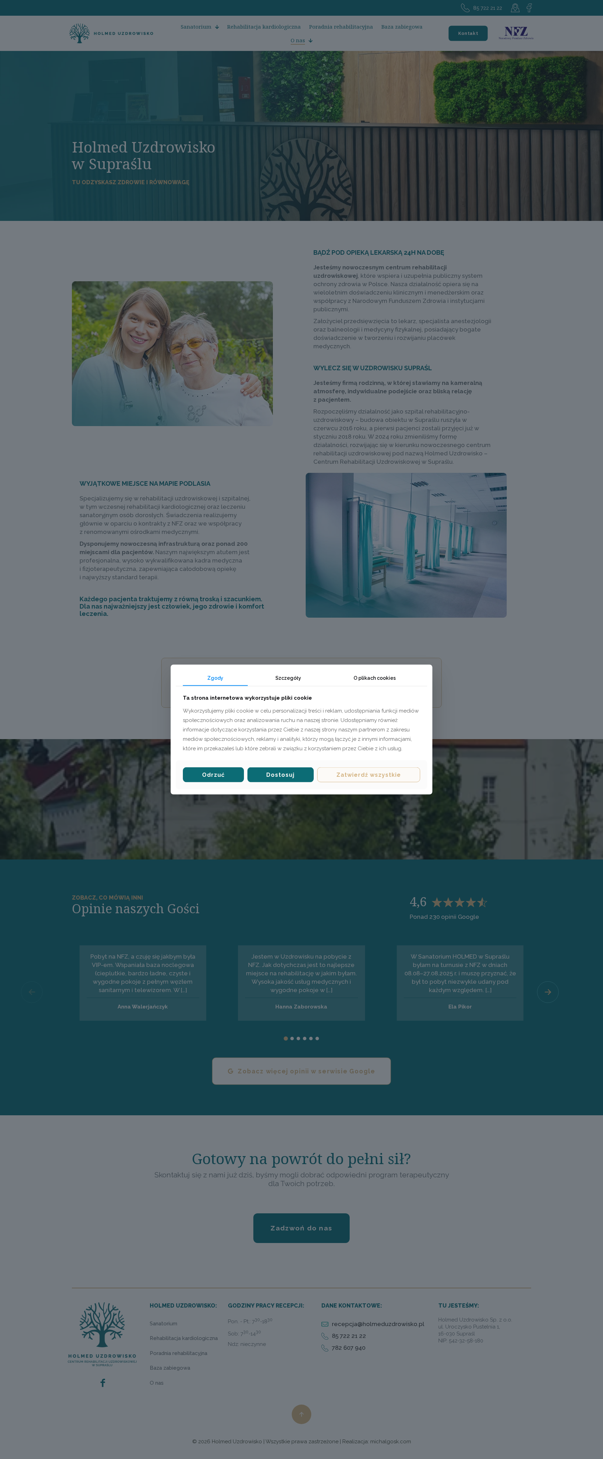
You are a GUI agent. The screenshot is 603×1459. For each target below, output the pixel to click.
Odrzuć (213, 775)
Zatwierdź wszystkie (368, 775)
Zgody (215, 677)
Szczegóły (288, 677)
